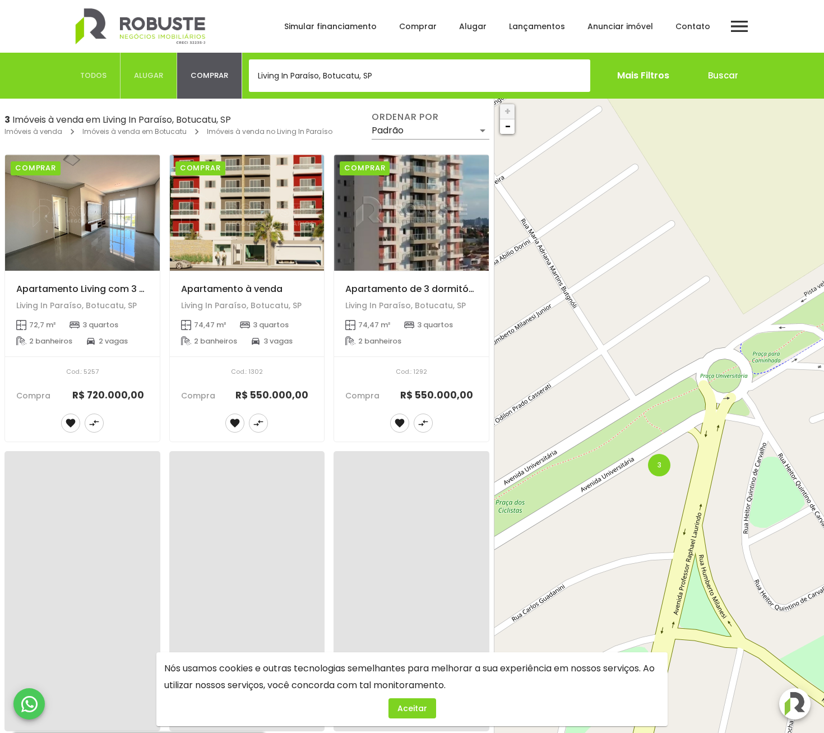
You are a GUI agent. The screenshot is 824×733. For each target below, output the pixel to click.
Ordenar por (405, 117)
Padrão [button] (388, 130)
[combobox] (419, 75)
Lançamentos (537, 26)
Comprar (418, 26)
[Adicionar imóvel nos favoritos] (70, 423)
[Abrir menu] (739, 26)
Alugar (473, 26)
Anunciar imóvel (620, 26)
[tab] (94, 76)
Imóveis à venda (33, 131)
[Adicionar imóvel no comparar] (94, 423)
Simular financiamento (330, 26)
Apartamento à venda (232, 288)
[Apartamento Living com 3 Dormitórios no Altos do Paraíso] (82, 213)
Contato (692, 26)
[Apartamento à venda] (247, 213)
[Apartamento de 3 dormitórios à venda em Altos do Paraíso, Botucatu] (411, 213)
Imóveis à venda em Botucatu (134, 131)
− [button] (508, 126)
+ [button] (507, 111)
